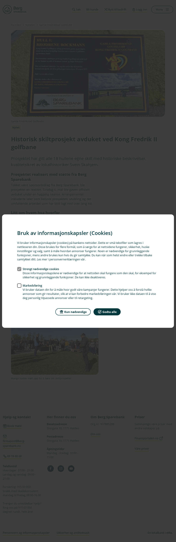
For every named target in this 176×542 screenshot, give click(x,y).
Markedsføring (32, 285)
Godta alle (109, 312)
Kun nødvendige (75, 312)
